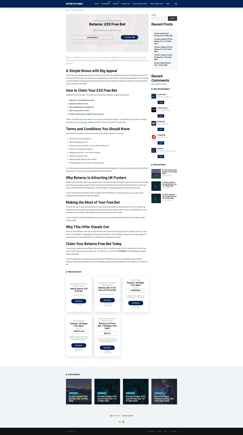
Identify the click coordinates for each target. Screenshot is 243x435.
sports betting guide (85, 171)
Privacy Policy (173, 431)
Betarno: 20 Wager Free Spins (135, 284)
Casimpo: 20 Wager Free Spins (79, 324)
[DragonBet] (153, 139)
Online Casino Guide (156, 4)
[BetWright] (153, 125)
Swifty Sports (163, 108)
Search (153, 15)
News (168, 4)
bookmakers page (90, 259)
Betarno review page (131, 193)
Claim (160, 102)
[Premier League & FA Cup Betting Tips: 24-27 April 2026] (156, 203)
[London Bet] (153, 98)
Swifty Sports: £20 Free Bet (79, 290)
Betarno (160, 148)
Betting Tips (126, 4)
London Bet (162, 94)
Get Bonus (128, 37)
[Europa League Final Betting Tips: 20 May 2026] (156, 178)
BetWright (161, 121)
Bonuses (116, 4)
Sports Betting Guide (140, 4)
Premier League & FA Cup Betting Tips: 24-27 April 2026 (163, 49)
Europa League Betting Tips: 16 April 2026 (162, 64)
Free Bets (106, 21)
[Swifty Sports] (153, 112)
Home (97, 4)
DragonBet (161, 135)
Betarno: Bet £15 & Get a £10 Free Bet (107, 289)
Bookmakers (106, 4)
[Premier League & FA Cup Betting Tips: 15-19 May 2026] (156, 190)
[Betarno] (153, 152)
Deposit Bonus (98, 21)
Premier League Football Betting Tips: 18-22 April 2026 (163, 57)
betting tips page (103, 217)
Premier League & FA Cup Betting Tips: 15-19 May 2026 (163, 41)
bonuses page (82, 122)
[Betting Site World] (74, 3)
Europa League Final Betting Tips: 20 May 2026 (163, 34)
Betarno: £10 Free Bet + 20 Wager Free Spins (107, 325)
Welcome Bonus (115, 21)
